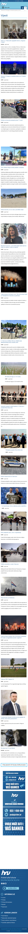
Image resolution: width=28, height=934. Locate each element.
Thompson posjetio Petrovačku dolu (14, 450)
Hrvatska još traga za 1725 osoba (13, 376)
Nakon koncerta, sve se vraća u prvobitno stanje (12, 209)
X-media (8, 931)
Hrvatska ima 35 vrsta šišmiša (8, 748)
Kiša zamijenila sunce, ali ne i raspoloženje (11, 532)
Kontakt (18, 0)
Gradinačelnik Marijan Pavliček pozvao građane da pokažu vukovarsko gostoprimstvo (13, 718)
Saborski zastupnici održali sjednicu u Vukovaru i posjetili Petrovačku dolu (12, 407)
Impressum (4, 907)
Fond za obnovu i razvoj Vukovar (9, 920)
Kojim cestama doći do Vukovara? (9, 476)
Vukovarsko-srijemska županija (9, 918)
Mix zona (2, 750)
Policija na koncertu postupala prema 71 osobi (12, 120)
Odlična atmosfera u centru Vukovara (10, 564)
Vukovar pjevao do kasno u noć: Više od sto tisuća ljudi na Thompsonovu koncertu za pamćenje (14, 295)
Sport (2, 681)
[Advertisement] (14, 141)
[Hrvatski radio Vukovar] (3, 3)
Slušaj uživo (12, 888)
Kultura (2, 44)
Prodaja (21, 0)
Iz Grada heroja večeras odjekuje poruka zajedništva (14, 506)
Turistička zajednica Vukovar (8, 922)
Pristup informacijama (7, 902)
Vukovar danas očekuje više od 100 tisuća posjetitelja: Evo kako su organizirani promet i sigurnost (13, 637)
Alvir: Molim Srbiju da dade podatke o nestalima (12, 167)
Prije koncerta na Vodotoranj (7, 597)
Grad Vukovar (5, 916)
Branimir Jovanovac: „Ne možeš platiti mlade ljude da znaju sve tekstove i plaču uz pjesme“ (13, 246)
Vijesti (2, 122)
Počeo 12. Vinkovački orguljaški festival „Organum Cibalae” (13, 41)
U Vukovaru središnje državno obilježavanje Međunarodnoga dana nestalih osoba (11, 341)
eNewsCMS (24, 929)
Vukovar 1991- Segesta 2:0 (7, 679)
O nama (3, 897)
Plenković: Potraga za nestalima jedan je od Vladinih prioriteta (13, 77)
